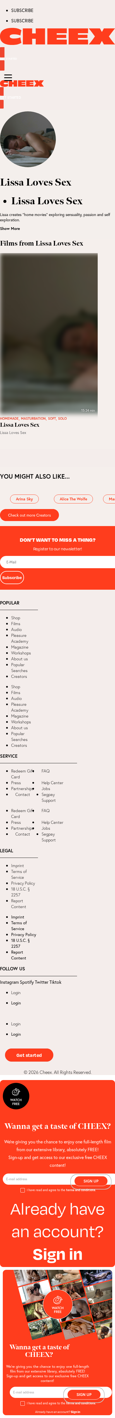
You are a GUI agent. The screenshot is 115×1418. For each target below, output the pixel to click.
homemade (9, 418)
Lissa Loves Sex (19, 425)
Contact (22, 794)
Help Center (52, 782)
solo (62, 418)
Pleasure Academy (19, 638)
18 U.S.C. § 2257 (20, 892)
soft (52, 418)
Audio (16, 629)
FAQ (46, 771)
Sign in (58, 1253)
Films (15, 623)
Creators (19, 676)
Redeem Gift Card (22, 773)
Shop (15, 617)
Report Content (18, 903)
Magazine (19, 647)
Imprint (17, 865)
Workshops (21, 653)
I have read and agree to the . (61, 1190)
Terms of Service (19, 874)
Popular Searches (19, 667)
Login (16, 992)
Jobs (46, 788)
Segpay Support (49, 797)
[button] (4, 709)
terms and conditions (80, 1190)
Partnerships (22, 788)
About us (19, 658)
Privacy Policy (23, 883)
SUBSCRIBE (22, 10)
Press (16, 782)
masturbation (33, 418)
